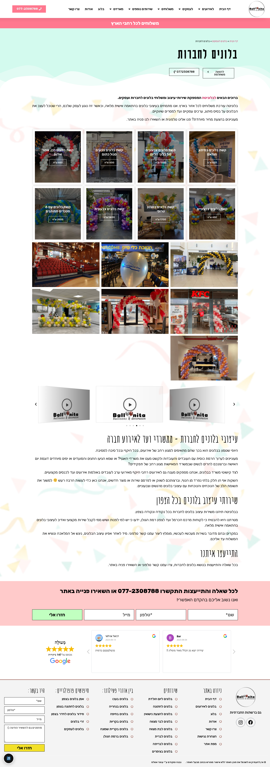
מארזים (118, 9)
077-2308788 (138, 591)
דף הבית (225, 9)
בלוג (101, 9)
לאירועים (208, 9)
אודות (89, 9)
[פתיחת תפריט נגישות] (8, 758)
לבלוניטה (209, 97)
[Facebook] (250, 722)
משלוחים (167, 9)
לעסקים (187, 9)
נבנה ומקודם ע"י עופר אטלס (166, 762)
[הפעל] (201, 404)
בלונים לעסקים (219, 41)
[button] (143, 425)
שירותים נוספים (142, 9)
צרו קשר (74, 9)
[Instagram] (240, 722)
